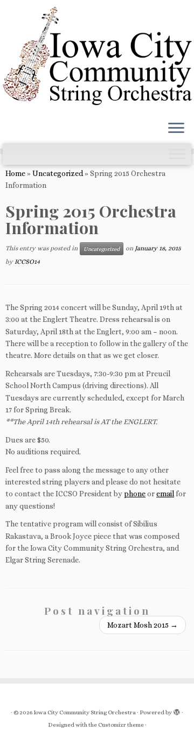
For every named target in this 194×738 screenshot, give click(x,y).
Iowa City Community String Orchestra (84, 712)
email (165, 493)
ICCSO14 (27, 261)
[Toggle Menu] (177, 154)
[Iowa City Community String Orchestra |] (97, 56)
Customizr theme (121, 724)
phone (135, 493)
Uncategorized (57, 173)
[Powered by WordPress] (177, 710)
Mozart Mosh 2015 (142, 625)
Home (15, 173)
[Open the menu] (176, 129)
